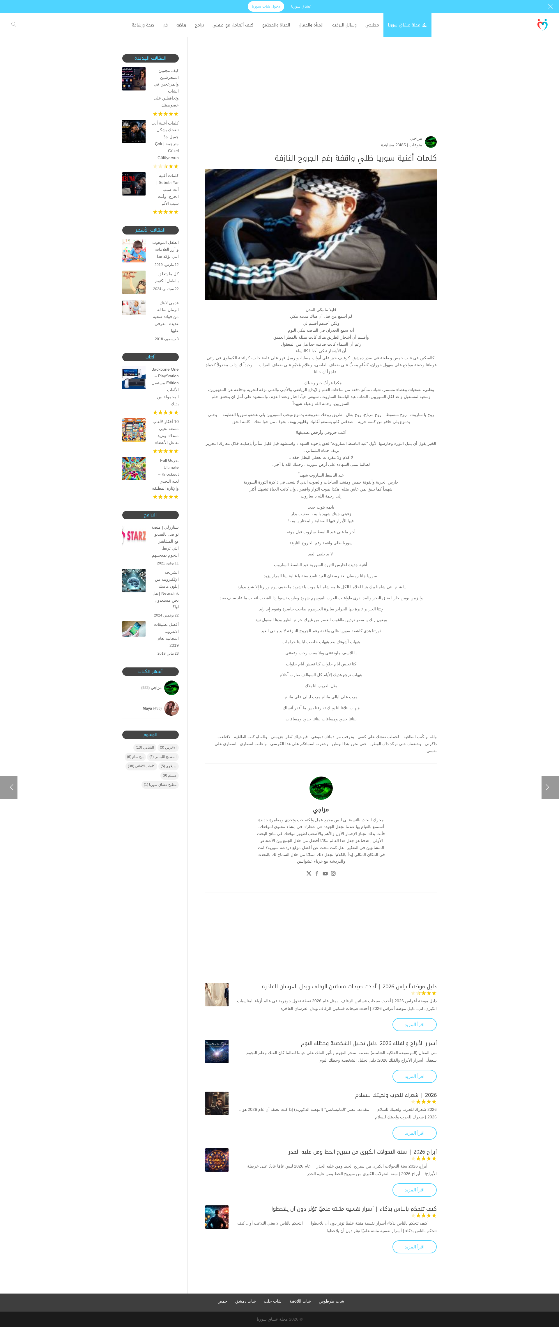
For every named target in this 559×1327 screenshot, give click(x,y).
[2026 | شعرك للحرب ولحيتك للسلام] (217, 1103)
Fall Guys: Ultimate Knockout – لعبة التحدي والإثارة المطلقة (165, 474)
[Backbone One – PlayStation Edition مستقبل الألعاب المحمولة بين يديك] (134, 379)
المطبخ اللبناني (162, 757)
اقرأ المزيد (414, 1024)
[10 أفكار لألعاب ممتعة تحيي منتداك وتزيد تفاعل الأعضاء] (134, 431)
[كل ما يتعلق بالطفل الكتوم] (134, 283)
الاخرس (168, 747)
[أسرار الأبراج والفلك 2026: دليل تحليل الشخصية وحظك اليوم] (217, 1051)
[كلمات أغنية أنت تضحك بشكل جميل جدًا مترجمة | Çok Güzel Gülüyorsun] (134, 132)
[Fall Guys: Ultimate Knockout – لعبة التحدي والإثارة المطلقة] (134, 470)
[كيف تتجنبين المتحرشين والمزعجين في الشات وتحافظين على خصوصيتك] (134, 80)
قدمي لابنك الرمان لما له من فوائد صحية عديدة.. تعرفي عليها (166, 317)
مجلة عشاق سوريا (272, 1319)
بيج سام (135, 757)
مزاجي (416, 138)
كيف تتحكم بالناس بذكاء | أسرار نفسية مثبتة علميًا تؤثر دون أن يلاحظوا (354, 1209)
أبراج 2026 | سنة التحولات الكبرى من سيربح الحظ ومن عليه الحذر (363, 1152)
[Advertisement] (321, 95)
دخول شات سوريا (266, 6)
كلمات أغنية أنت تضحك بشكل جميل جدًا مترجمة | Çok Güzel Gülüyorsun (165, 140)
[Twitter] (309, 874)
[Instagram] (333, 874)
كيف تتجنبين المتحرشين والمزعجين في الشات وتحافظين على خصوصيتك (166, 87)
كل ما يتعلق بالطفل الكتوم (167, 277)
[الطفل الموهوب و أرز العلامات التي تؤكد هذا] (134, 252)
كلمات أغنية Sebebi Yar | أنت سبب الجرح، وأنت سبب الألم (167, 189)
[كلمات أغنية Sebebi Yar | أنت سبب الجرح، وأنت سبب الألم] (134, 185)
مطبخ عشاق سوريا (160, 785)
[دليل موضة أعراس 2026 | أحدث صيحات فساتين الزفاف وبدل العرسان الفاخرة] (217, 994)
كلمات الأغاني (141, 766)
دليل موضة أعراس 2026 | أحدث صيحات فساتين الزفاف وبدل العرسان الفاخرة (349, 987)
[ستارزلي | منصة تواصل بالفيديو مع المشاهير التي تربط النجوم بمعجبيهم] (134, 537)
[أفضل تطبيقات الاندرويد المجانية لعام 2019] (134, 630)
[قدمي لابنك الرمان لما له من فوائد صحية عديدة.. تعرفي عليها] (134, 308)
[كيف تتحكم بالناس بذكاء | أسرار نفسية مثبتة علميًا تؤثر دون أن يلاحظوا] (217, 1217)
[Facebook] (317, 874)
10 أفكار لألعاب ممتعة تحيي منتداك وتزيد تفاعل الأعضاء (166, 432)
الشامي (145, 747)
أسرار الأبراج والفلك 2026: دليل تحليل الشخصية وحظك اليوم (369, 1043)
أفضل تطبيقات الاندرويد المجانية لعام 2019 (166, 634)
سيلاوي (168, 766)
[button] (544, 1288)
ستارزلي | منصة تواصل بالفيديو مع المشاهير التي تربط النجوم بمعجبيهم (165, 541)
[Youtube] (325, 874)
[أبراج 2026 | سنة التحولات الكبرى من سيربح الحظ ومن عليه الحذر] (217, 1160)
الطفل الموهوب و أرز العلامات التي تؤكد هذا (165, 249)
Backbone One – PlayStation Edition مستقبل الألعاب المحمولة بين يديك (165, 386)
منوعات (415, 145)
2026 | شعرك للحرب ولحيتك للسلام (396, 1095)
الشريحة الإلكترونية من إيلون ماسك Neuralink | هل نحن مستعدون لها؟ (166, 589)
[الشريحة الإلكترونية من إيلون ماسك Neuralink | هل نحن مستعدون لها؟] (134, 582)
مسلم (169, 775)
